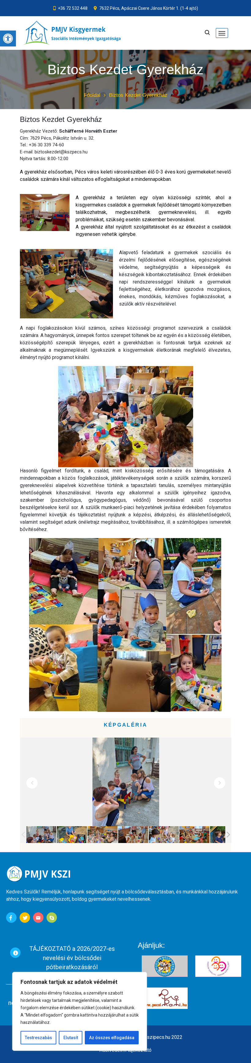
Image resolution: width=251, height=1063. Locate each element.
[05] (164, 835)
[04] (133, 835)
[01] (41, 835)
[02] (72, 835)
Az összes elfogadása (111, 1037)
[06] (194, 834)
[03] (103, 834)
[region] (79, 1011)
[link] (8, 38)
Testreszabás (38, 1037)
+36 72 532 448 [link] (73, 8)
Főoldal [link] (92, 95)
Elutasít (70, 1037)
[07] (225, 835)
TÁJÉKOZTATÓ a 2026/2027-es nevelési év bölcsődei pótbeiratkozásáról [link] (72, 958)
